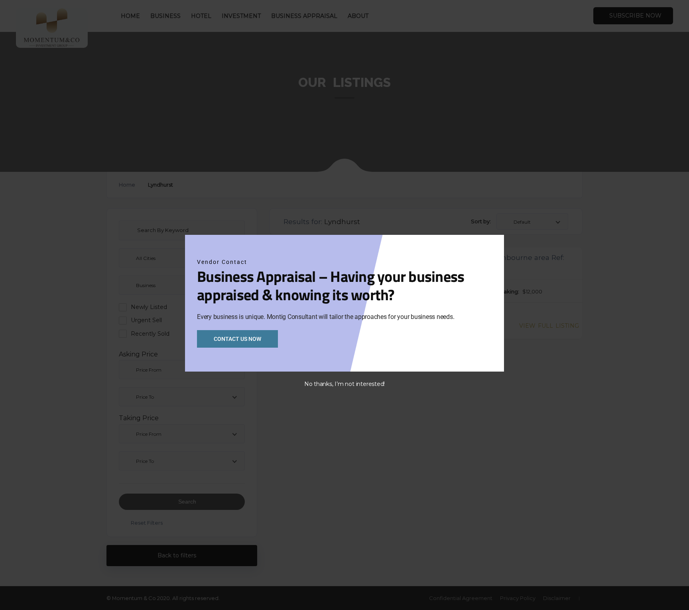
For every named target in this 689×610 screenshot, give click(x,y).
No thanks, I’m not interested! (344, 384)
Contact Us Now (237, 339)
